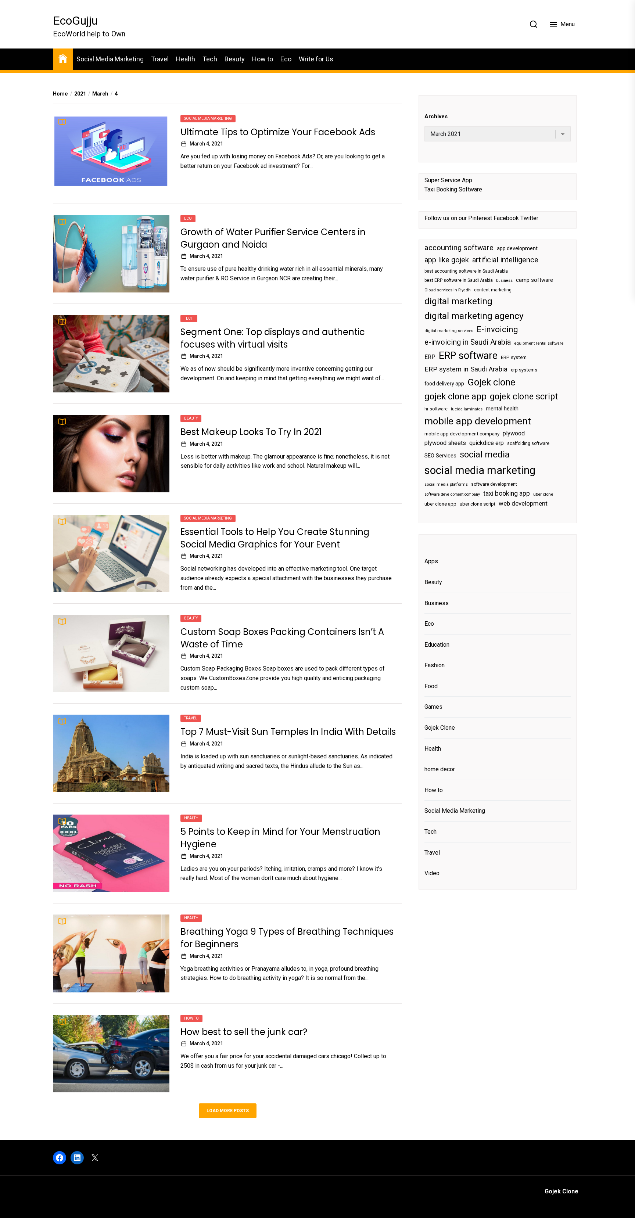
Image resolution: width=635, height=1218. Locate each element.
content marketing (493, 289)
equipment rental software (538, 343)
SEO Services (440, 455)
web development (523, 503)
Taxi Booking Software (453, 189)
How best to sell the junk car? (243, 1032)
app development (517, 248)
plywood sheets (445, 442)
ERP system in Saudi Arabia (465, 369)
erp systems (524, 370)
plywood (514, 433)
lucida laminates (466, 409)
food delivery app (444, 384)
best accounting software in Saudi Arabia (466, 270)
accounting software (459, 247)
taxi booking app (506, 493)
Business (436, 602)
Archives (436, 116)
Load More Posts (228, 1110)
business (504, 280)
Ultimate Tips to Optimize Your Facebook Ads (277, 132)
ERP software (468, 356)
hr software (436, 409)
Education (436, 644)
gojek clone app (455, 396)
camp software (534, 280)
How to (262, 59)
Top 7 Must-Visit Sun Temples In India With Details (288, 732)
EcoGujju (75, 21)
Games (433, 706)
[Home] (63, 58)
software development (494, 483)
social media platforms (446, 484)
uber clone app (440, 504)
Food (431, 686)
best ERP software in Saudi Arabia (458, 280)
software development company (452, 494)
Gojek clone (491, 382)
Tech (209, 59)
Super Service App (448, 179)
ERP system (514, 357)
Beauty (235, 59)
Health (185, 59)
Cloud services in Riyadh (447, 290)
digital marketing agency (474, 315)
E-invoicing (497, 329)
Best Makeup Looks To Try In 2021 (251, 432)
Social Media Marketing (110, 59)
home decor (439, 769)
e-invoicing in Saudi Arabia (467, 342)
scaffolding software (528, 443)
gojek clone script (524, 396)
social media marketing (479, 470)
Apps (431, 561)
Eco (285, 59)
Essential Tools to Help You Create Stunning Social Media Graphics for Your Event (274, 538)
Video (432, 873)
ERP (429, 357)
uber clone (543, 494)
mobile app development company (461, 433)
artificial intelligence (505, 259)
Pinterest (480, 218)
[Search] (533, 24)
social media (485, 454)
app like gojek (446, 259)
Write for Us (316, 59)
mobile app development (477, 421)
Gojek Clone (439, 727)
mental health (502, 408)
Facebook (506, 218)
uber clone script (477, 504)
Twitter (529, 218)
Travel (160, 59)
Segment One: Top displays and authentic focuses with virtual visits (272, 338)
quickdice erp (486, 442)
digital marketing (458, 301)
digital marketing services (448, 330)
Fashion (434, 665)
